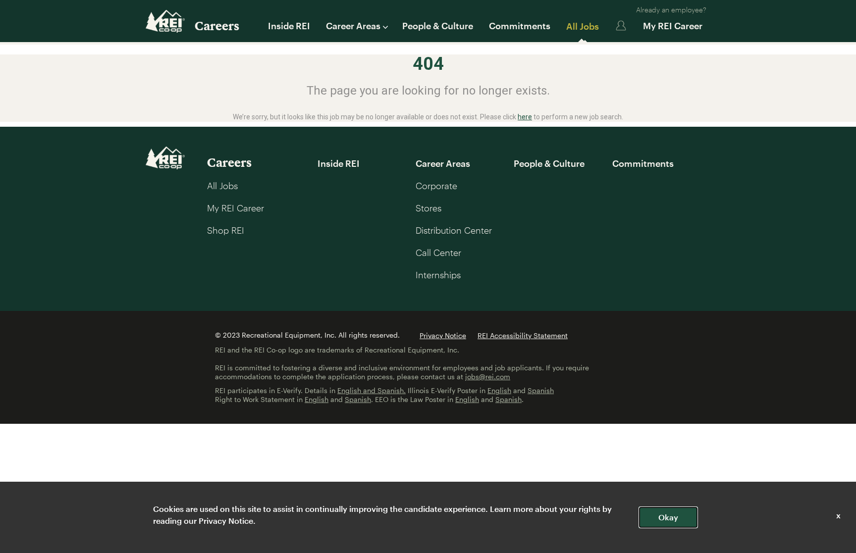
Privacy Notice (443, 335)
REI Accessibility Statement (523, 335)
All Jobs (582, 26)
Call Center (438, 252)
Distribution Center (454, 230)
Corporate (436, 185)
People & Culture (437, 25)
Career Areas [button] (353, 25)
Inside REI (289, 25)
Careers (217, 25)
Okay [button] (668, 517)
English (499, 390)
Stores (428, 207)
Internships (438, 274)
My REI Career (672, 25)
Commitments (519, 25)
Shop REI (225, 230)
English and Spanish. (371, 390)
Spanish (541, 390)
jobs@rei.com (487, 376)
